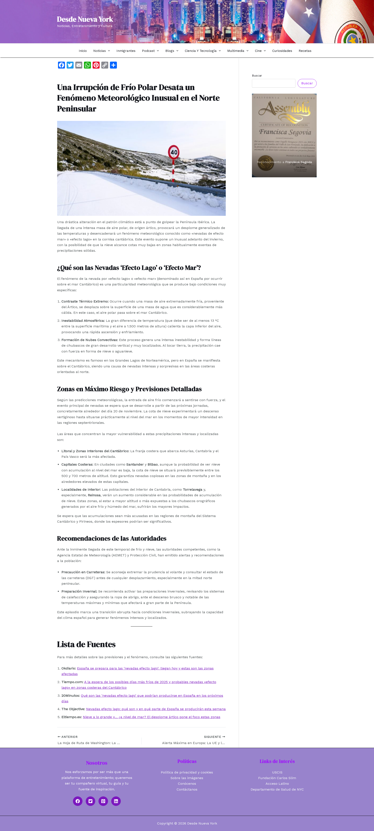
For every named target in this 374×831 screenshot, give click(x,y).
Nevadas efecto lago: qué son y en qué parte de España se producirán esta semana (156, 709)
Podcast (148, 51)
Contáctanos (187, 789)
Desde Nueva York (85, 19)
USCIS (277, 772)
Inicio (83, 51)
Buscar (257, 75)
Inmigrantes (125, 51)
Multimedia (235, 51)
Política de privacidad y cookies (187, 772)
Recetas (305, 51)
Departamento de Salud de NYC (277, 789)
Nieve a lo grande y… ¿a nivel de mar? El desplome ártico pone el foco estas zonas (151, 717)
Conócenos (187, 783)
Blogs (169, 51)
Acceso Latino (277, 783)
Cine (258, 51)
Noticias (99, 51)
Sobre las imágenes (187, 778)
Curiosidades (282, 51)
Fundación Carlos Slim (277, 778)
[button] (108, 51)
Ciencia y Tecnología (201, 51)
